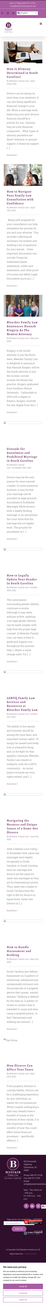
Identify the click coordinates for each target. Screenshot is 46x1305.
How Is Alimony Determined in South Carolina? (23, 52)
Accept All (23, 1286)
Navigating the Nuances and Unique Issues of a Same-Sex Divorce (23, 804)
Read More (12, 155)
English (23, 13)
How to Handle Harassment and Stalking (23, 930)
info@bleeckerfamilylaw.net (23, 6)
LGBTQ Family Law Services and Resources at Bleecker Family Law (23, 681)
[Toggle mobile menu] (41, 23)
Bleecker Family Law (19, 81)
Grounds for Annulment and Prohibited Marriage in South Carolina (23, 432)
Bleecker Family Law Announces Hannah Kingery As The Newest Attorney (23, 305)
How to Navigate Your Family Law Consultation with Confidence (23, 175)
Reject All (23, 1299)
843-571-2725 (29, 3)
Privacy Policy (30, 1254)
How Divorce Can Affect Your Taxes (23, 1049)
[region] (23, 1284)
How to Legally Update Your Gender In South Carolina (23, 559)
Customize (23, 1293)
